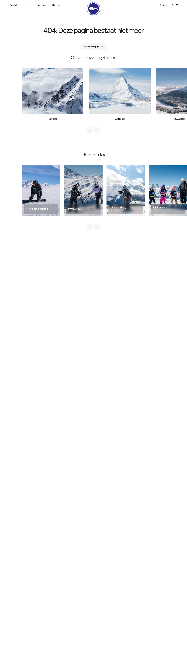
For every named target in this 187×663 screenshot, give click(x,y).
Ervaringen (42, 5)
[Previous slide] (89, 130)
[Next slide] (97, 130)
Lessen (28, 5)
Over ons (56, 5)
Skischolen (14, 5)
